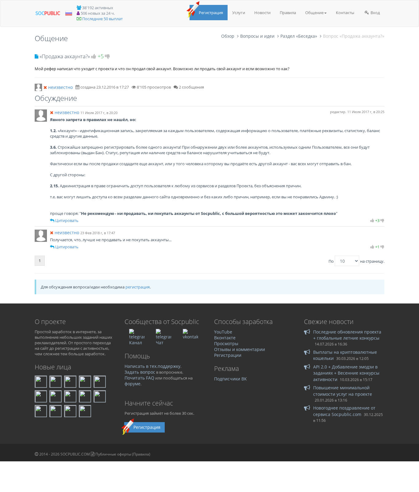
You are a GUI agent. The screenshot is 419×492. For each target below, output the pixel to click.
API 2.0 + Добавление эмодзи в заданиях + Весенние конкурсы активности (346, 373)
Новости (262, 12)
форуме (132, 384)
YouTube (223, 332)
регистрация (137, 287)
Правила (288, 12)
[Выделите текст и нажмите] (52, 220)
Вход (375, 12)
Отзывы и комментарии (239, 349)
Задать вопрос (140, 372)
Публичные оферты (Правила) (122, 454)
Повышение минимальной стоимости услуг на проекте (342, 391)
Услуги (238, 12)
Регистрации (227, 355)
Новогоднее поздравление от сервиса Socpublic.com (344, 411)
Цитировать (67, 220)
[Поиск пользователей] (38, 87)
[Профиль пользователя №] (41, 115)
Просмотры (226, 343)
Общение (314, 12)
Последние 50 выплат (102, 18)
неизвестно (60, 87)
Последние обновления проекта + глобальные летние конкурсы (347, 335)
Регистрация (211, 12)
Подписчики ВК (230, 379)
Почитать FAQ (139, 378)
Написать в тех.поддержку (152, 366)
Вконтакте (225, 338)
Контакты (345, 12)
